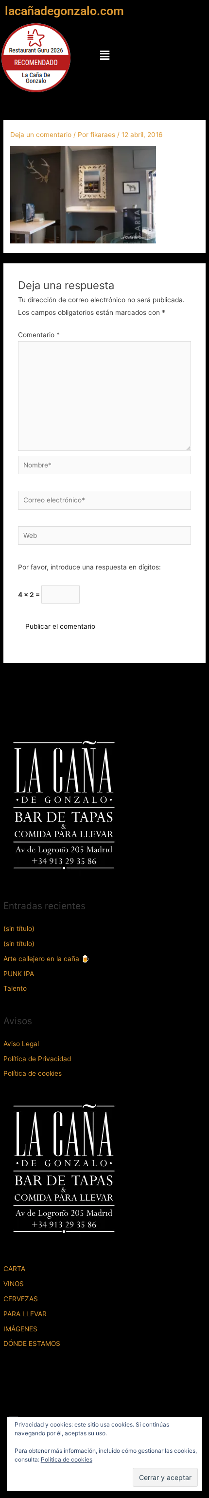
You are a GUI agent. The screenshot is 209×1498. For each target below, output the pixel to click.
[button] (104, 55)
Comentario (39, 335)
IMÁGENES (20, 1329)
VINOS (13, 1284)
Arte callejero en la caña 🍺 (46, 959)
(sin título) (19, 928)
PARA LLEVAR (25, 1314)
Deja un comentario (40, 134)
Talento (15, 988)
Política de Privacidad (37, 1059)
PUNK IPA (18, 974)
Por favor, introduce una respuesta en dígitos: (89, 567)
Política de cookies (32, 1073)
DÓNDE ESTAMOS (31, 1343)
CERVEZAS (20, 1299)
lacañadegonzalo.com (64, 11)
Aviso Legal (21, 1044)
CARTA (14, 1269)
